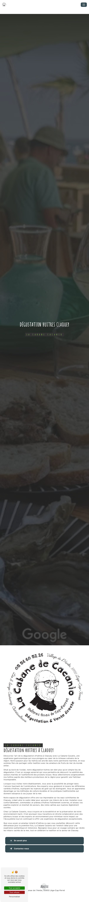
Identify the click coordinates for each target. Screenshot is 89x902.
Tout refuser (14, 892)
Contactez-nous (21, 849)
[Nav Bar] (84, 5)
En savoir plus (20, 840)
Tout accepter (14, 888)
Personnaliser (14, 896)
